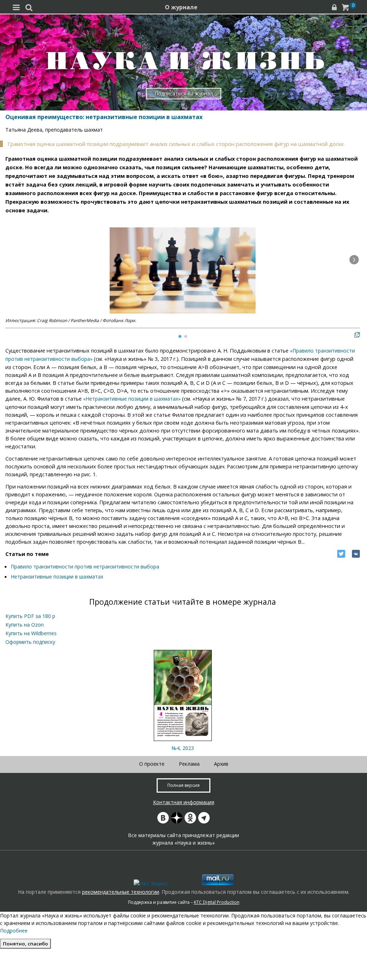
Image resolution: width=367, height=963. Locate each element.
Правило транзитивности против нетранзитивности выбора (85, 566)
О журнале (181, 7)
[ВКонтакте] (356, 554)
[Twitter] (341, 554)
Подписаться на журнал (183, 93)
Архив (221, 763)
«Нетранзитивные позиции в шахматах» (132, 398)
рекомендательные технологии (120, 891)
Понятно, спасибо (25, 943)
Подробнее (14, 930)
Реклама (189, 763)
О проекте (152, 763)
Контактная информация (183, 802)
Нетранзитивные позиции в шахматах (57, 576)
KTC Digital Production (216, 902)
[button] (354, 259)
